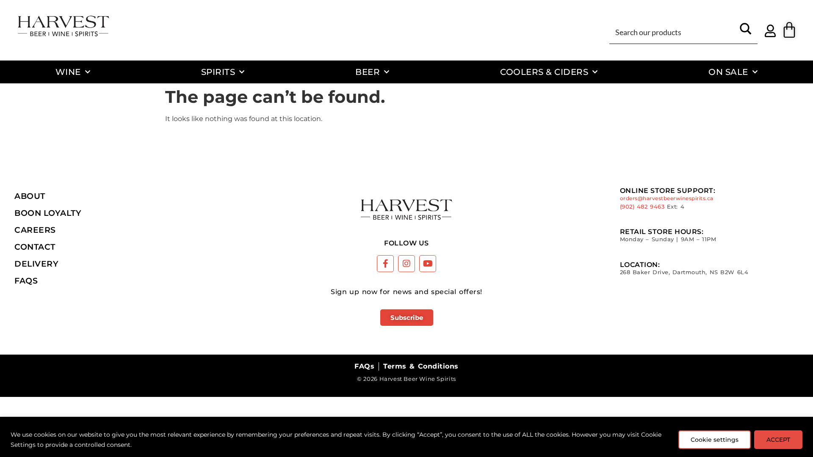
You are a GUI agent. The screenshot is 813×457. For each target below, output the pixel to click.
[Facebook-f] (385, 263)
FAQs (26, 280)
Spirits (218, 71)
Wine (68, 71)
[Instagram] (406, 263)
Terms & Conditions (420, 366)
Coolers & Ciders (544, 71)
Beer (367, 71)
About (29, 196)
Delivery (36, 264)
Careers (35, 230)
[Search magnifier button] (746, 32)
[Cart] (789, 30)
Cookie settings (714, 439)
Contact (34, 247)
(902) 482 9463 (642, 207)
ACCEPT (778, 439)
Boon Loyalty (47, 213)
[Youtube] (427, 263)
